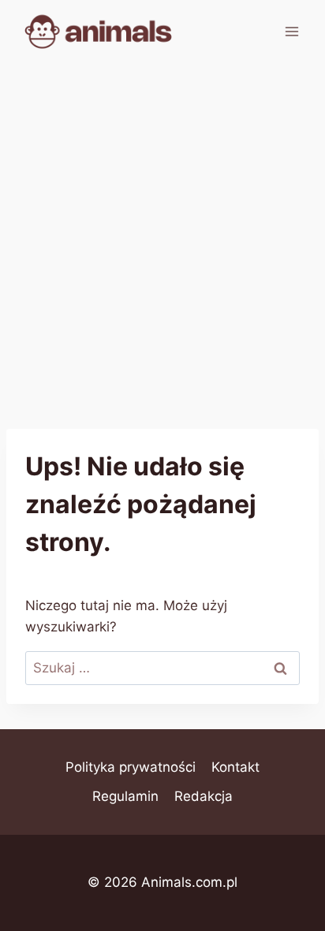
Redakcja (203, 796)
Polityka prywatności (130, 767)
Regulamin (125, 796)
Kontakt (235, 767)
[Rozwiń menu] (291, 31)
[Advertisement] (162, 233)
